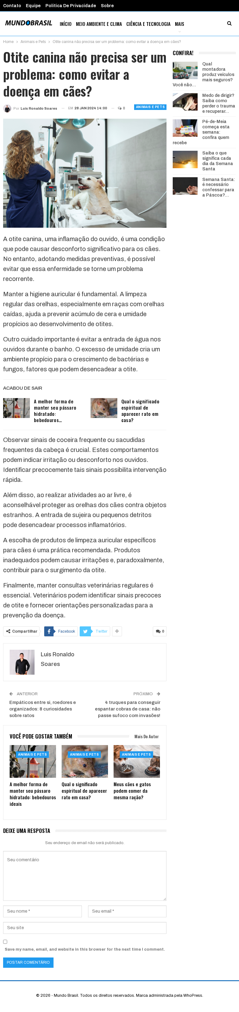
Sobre (107, 5)
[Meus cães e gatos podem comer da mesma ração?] (137, 761)
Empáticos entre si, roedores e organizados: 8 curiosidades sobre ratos (42, 709)
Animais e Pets (150, 107)
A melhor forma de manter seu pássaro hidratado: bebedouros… (55, 410)
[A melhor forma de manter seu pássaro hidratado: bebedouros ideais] (16, 408)
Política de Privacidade (70, 5)
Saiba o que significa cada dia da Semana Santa (217, 161)
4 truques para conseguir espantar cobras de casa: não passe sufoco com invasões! (127, 709)
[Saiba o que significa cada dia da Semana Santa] (185, 159)
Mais (179, 23)
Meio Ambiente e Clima (99, 23)
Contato (12, 5)
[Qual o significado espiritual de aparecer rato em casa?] (104, 408)
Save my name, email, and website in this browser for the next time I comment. (85, 949)
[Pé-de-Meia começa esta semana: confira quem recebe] (185, 128)
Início (66, 23)
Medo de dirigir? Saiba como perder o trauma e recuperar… (218, 103)
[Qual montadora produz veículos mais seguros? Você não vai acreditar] (185, 70)
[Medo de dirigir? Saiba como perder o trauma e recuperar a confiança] (185, 102)
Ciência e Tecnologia (148, 23)
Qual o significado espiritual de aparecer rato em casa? (140, 410)
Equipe (33, 5)
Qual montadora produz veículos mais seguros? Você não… (203, 74)
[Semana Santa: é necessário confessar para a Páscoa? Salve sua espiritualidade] (185, 186)
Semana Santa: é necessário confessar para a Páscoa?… (218, 187)
